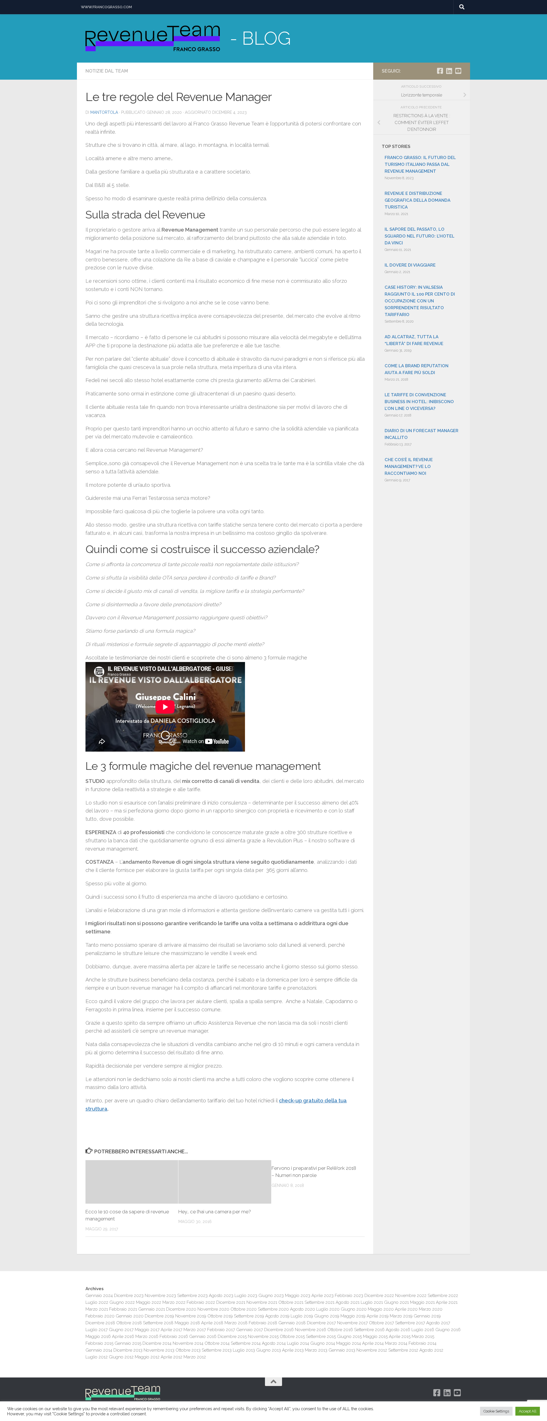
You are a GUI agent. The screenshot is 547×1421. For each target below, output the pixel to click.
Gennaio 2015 (128, 1343)
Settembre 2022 (443, 1295)
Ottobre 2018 (129, 1322)
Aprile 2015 (400, 1336)
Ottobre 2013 (188, 1350)
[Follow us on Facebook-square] (439, 70)
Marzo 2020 (430, 1309)
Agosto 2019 (277, 1316)
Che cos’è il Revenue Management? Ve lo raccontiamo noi (409, 466)
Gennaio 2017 (249, 1329)
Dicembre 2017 (321, 1322)
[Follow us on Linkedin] (449, 70)
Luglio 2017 (96, 1329)
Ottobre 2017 (381, 1322)
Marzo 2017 (194, 1329)
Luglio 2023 (245, 1295)
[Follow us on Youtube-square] (458, 70)
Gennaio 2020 (130, 1316)
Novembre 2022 (410, 1295)
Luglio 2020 (328, 1309)
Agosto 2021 (348, 1302)
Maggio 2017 (147, 1329)
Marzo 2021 (96, 1309)
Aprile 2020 (406, 1309)
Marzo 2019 (401, 1316)
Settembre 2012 (403, 1350)
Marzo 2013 (316, 1350)
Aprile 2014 (373, 1343)
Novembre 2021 (261, 1302)
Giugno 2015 (349, 1336)
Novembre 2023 (160, 1295)
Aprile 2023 (322, 1295)
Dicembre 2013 (127, 1350)
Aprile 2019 (378, 1316)
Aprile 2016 (123, 1336)
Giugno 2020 (354, 1309)
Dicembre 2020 (181, 1309)
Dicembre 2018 (100, 1322)
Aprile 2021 (447, 1302)
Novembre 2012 (371, 1350)
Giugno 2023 (271, 1295)
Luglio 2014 (298, 1343)
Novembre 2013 (159, 1350)
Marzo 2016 (146, 1336)
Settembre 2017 (410, 1322)
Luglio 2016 (422, 1329)
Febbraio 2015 (99, 1343)
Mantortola (104, 112)
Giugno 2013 (268, 1350)
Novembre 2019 (190, 1316)
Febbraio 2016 (174, 1336)
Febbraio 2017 (221, 1329)
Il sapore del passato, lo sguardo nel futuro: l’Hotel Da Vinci (419, 236)
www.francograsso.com (106, 7)
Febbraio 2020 (100, 1316)
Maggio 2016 (98, 1336)
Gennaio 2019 (427, 1316)
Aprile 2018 (212, 1322)
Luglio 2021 (372, 1302)
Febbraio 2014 (422, 1343)
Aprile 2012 (171, 1357)
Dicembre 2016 (279, 1329)
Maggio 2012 (147, 1357)
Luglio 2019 (302, 1316)
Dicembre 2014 (157, 1343)
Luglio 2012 (96, 1357)
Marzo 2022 (173, 1302)
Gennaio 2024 (99, 1295)
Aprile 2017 (171, 1329)
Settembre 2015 (321, 1336)
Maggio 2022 (148, 1302)
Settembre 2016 (369, 1329)
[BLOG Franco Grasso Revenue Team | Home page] (152, 38)
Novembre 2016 (310, 1329)
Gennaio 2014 (98, 1350)
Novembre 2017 (352, 1322)
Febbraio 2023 (349, 1295)
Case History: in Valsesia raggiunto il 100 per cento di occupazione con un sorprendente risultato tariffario (420, 301)
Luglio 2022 (96, 1302)
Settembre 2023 (192, 1295)
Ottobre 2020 (243, 1309)
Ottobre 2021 (290, 1302)
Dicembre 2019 (159, 1316)
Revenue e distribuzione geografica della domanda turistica (417, 200)
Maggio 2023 (297, 1295)
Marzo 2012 (194, 1357)
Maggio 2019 (353, 1316)
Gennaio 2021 (151, 1309)
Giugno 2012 (121, 1357)
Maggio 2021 (422, 1302)
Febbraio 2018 (263, 1322)
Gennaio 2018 (292, 1322)
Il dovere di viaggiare (410, 265)
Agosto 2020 (302, 1309)
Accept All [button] (527, 1411)
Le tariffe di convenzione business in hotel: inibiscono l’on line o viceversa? (419, 401)
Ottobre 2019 (220, 1316)
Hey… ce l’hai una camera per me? (214, 1211)
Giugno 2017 (121, 1329)
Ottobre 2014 (217, 1343)
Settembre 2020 (273, 1309)
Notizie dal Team (106, 71)
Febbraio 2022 (201, 1302)
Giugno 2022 (122, 1302)
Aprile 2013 (293, 1350)
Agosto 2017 (438, 1322)
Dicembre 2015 (232, 1336)
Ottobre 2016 (340, 1329)
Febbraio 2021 (123, 1309)
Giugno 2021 (396, 1302)
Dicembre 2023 (129, 1295)
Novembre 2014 (188, 1343)
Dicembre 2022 (379, 1295)
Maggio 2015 (375, 1336)
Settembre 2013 (217, 1350)
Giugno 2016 (448, 1329)
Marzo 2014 (396, 1343)
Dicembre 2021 (230, 1302)
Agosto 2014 (274, 1343)
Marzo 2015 (423, 1336)
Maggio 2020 (381, 1309)
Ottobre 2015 (292, 1336)
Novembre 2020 (213, 1309)
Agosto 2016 (398, 1329)
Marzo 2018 (236, 1322)
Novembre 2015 (263, 1336)
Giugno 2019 (326, 1316)
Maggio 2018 (187, 1322)
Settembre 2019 (249, 1316)
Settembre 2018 (158, 1322)
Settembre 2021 (319, 1302)
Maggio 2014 (348, 1343)
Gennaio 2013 (341, 1350)
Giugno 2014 (322, 1343)
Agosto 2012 (431, 1350)
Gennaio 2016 (203, 1336)
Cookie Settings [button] (496, 1411)
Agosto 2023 (221, 1295)
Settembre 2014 (246, 1343)
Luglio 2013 (244, 1350)
